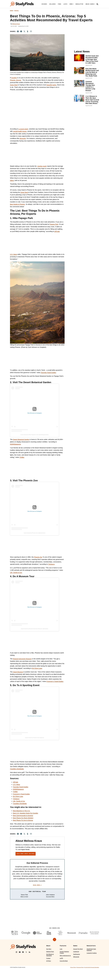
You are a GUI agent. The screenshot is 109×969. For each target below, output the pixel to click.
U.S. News (13, 254)
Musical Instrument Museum (22, 659)
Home (11, 10)
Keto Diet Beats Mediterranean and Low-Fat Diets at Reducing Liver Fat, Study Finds (92, 72)
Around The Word (78, 949)
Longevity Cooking (92, 953)
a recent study (23, 129)
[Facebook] (23, 952)
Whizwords (76, 956)
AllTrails (57, 231)
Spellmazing (76, 954)
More (71, 4)
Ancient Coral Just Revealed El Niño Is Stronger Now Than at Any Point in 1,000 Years (92, 59)
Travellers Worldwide (17, 769)
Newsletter (79, 4)
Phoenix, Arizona (15, 80)
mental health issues (20, 131)
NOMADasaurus (15, 444)
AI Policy (48, 961)
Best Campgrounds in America (23, 815)
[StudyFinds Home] (22, 4)
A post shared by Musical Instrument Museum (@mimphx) (34, 628)
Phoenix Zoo (38, 557)
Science (44, 4)
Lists (65, 4)
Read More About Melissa (25, 853)
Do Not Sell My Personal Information (91, 967)
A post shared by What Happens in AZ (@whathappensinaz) (34, 434)
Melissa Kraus (16, 24)
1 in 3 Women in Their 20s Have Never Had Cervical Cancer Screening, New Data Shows (92, 99)
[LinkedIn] (29, 952)
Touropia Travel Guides (48, 372)
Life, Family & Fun (16, 572)
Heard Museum (18, 672)
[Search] (97, 4)
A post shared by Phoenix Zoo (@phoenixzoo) (34, 533)
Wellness (52, 4)
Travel (16, 10)
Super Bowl (13, 85)
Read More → (37, 885)
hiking (12, 180)
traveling (14, 78)
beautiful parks (51, 85)
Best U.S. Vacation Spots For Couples (25, 813)
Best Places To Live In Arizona (23, 820)
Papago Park (54, 224)
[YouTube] (19, 952)
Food (59, 4)
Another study (42, 166)
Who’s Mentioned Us (65, 955)
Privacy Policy (73, 967)
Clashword (76, 951)
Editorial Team (50, 951)
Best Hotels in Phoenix (17, 204)
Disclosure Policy (80, 967)
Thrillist (22, 457)
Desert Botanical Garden (21, 439)
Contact (48, 958)
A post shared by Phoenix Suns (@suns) (34, 737)
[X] (26, 952)
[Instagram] (16, 952)
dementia (23, 138)
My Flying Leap (37, 668)
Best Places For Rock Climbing (23, 818)
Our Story (48, 949)
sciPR (61, 958)
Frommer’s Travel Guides (54, 681)
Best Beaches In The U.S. (21, 811)
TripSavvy (51, 564)
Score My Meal (64, 961)
